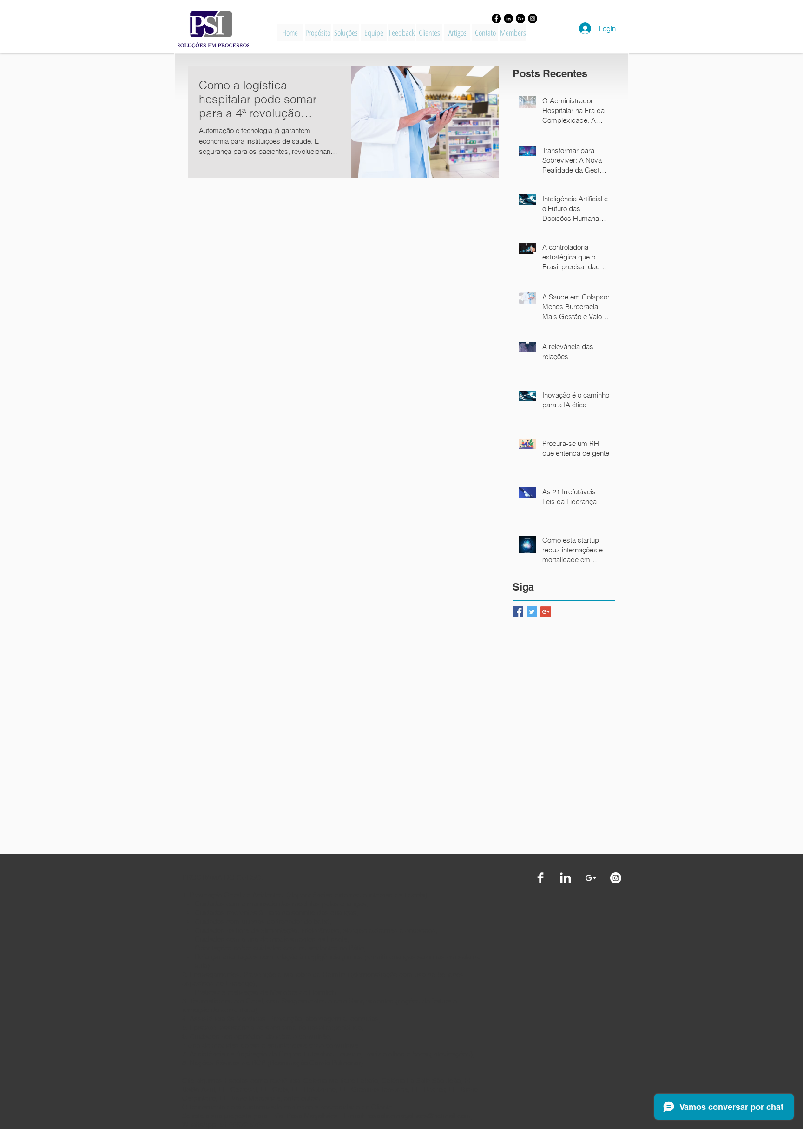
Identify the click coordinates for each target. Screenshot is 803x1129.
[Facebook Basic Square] (518, 611)
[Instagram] (532, 18)
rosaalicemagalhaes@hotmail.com (419, 1115)
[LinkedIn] (508, 18)
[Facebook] (496, 18)
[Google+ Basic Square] (545, 611)
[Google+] (520, 18)
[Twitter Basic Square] (532, 611)
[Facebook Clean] (540, 877)
